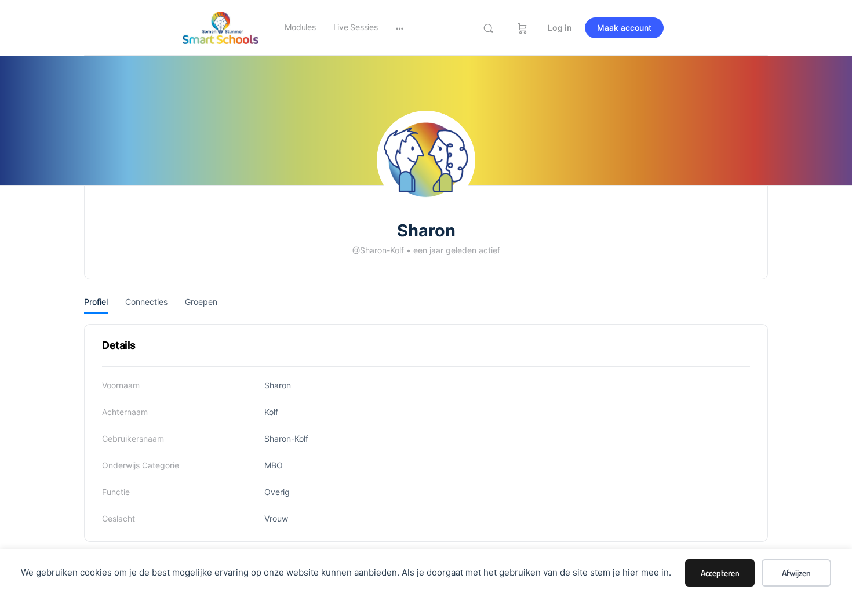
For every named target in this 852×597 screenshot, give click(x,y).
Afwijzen (796, 572)
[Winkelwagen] (522, 28)
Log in (560, 27)
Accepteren (720, 572)
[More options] (399, 28)
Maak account (624, 27)
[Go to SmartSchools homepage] (220, 27)
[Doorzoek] (488, 28)
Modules (300, 27)
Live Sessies (355, 27)
